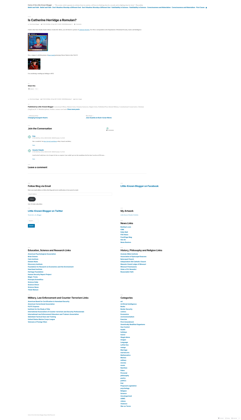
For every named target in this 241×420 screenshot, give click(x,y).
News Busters (125, 242)
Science (123, 393)
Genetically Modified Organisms (132, 324)
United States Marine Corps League (41, 319)
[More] (206, 7)
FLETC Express (33, 306)
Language (124, 342)
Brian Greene (33, 256)
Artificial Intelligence (128, 304)
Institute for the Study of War (39, 309)
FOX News (124, 235)
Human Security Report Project (39, 274)
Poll (121, 383)
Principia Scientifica (35, 279)
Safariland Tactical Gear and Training (42, 317)
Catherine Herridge (84, 30)
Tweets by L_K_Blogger (34, 215)
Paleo (122, 370)
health (122, 330)
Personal (123, 373)
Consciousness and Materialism (159, 7)
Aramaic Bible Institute (129, 254)
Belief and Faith (33, 7)
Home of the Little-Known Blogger (40, 5)
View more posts (73, 109)
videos (123, 401)
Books (122, 306)
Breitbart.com (125, 227)
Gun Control (125, 327)
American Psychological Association (42, 254)
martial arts (124, 352)
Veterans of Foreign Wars (37, 322)
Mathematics (125, 355)
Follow (32, 199)
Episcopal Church (127, 259)
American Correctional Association (41, 304)
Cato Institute (33, 259)
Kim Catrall (51, 55)
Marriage (123, 350)
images (80, 99)
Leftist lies (124, 345)
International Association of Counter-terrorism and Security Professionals (56, 312)
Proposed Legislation (128, 386)
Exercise (123, 319)
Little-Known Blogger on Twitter (45, 210)
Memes (123, 358)
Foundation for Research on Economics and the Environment (51, 267)
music (122, 365)
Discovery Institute (35, 264)
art (121, 301)
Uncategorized (126, 396)
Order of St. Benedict (128, 269)
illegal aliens (125, 337)
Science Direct (33, 285)
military (123, 360)
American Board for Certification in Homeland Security (48, 301)
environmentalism (127, 317)
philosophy (124, 375)
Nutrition (123, 368)
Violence (123, 404)
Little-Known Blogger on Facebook (139, 186)
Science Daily (33, 282)
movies (123, 363)
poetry (123, 378)
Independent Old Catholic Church (133, 262)
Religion (123, 391)
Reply (33, 145)
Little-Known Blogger (34, 24)
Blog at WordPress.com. (49, 415)
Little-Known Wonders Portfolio (129, 215)
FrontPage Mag (126, 237)
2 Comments (78, 24)
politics (123, 381)
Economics (124, 314)
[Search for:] (33, 221)
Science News (33, 287)
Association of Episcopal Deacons (133, 256)
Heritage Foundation (35, 272)
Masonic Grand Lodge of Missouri (133, 264)
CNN (122, 229)
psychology (124, 388)
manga (123, 347)
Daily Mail (124, 232)
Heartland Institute (35, 269)
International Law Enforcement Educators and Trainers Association (53, 314)
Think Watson (33, 290)
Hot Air (123, 240)
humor (76, 99)
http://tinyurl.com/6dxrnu (50, 141)
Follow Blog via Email (39, 186)
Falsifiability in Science (119, 7)
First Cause (200, 7)
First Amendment (127, 322)
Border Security (126, 309)
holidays (123, 332)
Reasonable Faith (126, 272)
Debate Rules (33, 262)
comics (123, 312)
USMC (122, 398)
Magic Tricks (33, 277)
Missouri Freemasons (128, 267)
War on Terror (125, 406)
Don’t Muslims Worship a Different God (66, 7)
